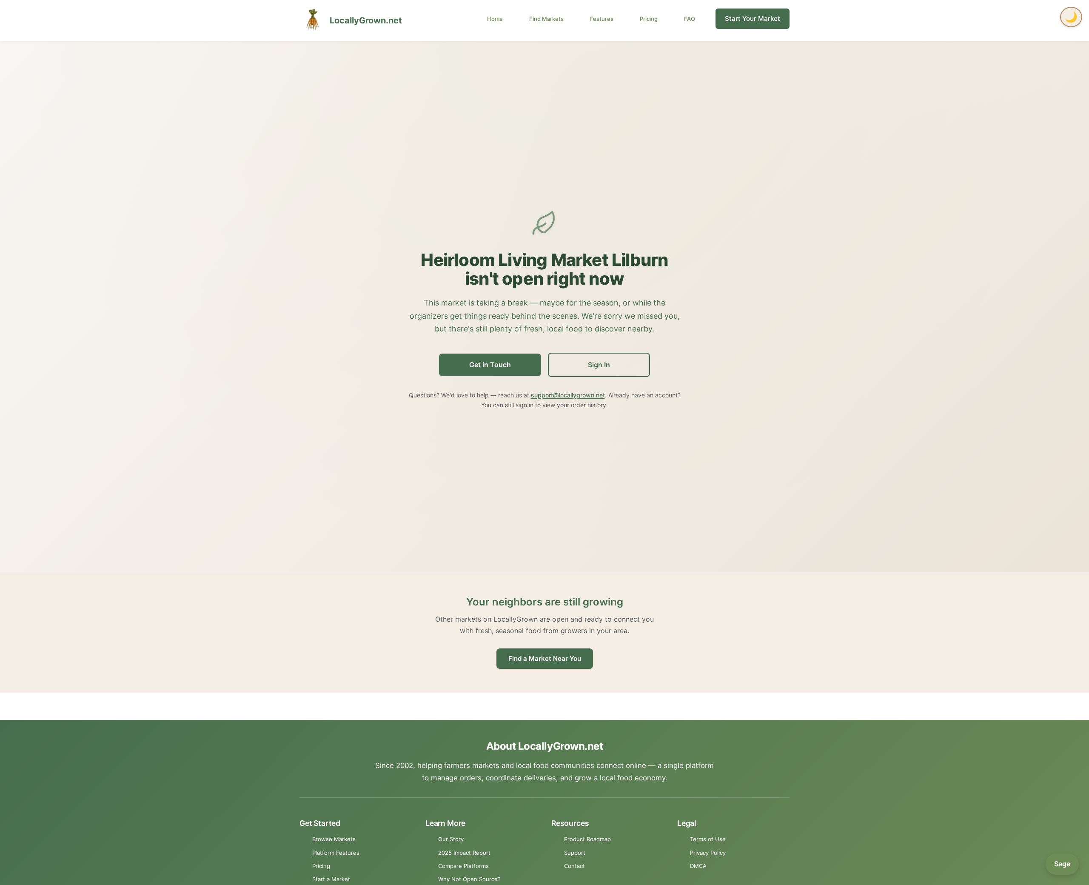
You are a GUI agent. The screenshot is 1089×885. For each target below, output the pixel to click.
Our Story (451, 839)
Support (574, 852)
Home (495, 18)
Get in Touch (490, 364)
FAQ (689, 18)
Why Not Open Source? (469, 879)
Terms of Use (708, 839)
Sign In (599, 364)
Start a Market (331, 879)
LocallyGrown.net (366, 20)
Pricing (649, 18)
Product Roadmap (587, 839)
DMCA (698, 865)
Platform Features (335, 852)
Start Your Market (752, 18)
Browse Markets (334, 839)
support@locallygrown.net (568, 395)
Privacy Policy (708, 852)
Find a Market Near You (544, 658)
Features (601, 18)
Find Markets (546, 18)
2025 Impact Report (464, 852)
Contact (574, 865)
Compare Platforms (463, 865)
